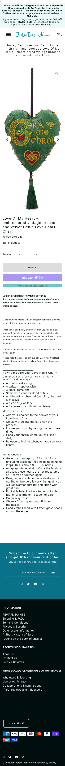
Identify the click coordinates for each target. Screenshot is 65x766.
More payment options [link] (32, 285)
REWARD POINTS (14, 614)
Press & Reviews (13, 662)
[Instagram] (42, 584)
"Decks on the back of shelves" (23, 638)
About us (8, 654)
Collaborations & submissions (22, 685)
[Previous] (7, 139)
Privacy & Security (15, 626)
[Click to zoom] (57, 73)
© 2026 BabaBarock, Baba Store (19, 762)
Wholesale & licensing (17, 677)
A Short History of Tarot (18, 634)
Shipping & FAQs (13, 618)
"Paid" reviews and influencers (22, 689)
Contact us (10, 658)
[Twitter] (28, 584)
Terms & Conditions (15, 622)
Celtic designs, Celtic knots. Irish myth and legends (32, 46)
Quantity (7, 254)
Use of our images (15, 681)
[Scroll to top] (58, 759)
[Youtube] (35, 584)
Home (10, 45)
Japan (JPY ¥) (16, 723)
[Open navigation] (8, 34)
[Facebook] (22, 584)
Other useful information (18, 630)
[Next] (58, 139)
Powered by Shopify (46, 762)
